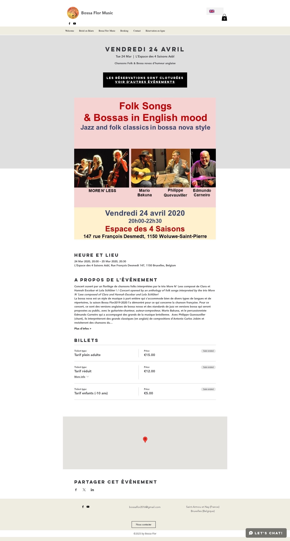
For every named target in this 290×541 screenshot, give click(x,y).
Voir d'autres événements (145, 82)
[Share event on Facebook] (76, 489)
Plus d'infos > (82, 328)
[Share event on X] (84, 489)
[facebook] (69, 23)
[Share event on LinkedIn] (92, 489)
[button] (224, 17)
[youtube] (74, 23)
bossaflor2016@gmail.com (145, 507)
